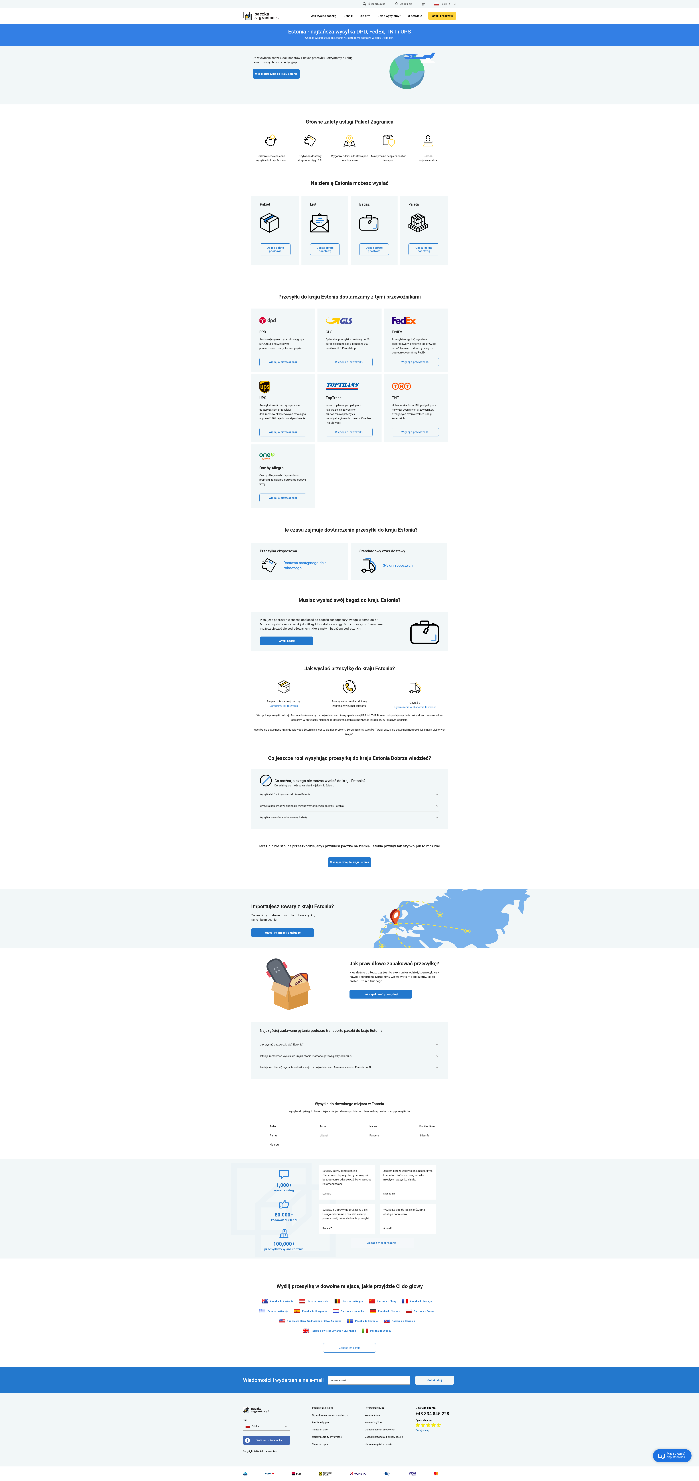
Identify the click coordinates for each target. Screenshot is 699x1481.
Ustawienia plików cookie (378, 1444)
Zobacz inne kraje (349, 1347)
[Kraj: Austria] (302, 1301)
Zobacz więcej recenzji (382, 1243)
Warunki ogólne (373, 1422)
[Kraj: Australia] (265, 1301)
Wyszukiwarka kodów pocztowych (330, 1415)
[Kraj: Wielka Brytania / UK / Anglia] (306, 1331)
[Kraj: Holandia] (336, 1311)
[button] (252, 1426)
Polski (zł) (446, 4)
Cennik (348, 16)
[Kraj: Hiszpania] (297, 1311)
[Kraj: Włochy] (365, 1331)
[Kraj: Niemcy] (373, 1311)
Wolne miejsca (372, 1415)
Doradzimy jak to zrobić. (284, 705)
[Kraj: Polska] (409, 1311)
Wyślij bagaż (287, 641)
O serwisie (415, 16)
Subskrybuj (434, 1380)
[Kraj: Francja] (405, 1301)
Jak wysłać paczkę (323, 16)
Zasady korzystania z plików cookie (384, 1437)
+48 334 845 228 (432, 1413)
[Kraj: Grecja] (262, 1311)
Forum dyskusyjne (374, 1407)
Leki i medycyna (320, 1422)
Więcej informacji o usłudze (282, 932)
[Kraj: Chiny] (372, 1301)
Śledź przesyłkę (376, 4)
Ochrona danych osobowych (380, 1429)
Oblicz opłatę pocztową (275, 249)
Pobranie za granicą (322, 1407)
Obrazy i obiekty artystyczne (327, 1437)
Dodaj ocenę (422, 1430)
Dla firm (365, 16)
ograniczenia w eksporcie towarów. (415, 707)
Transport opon (320, 1444)
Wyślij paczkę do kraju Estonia (349, 862)
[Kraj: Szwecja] (350, 1321)
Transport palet (320, 1429)
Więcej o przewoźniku (283, 362)
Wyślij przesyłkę (442, 15)
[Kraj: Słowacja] (387, 1321)
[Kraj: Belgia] (337, 1301)
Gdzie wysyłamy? (389, 16)
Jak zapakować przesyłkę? (381, 994)
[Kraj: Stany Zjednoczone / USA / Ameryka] (282, 1321)
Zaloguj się (406, 4)
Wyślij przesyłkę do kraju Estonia (276, 73)
